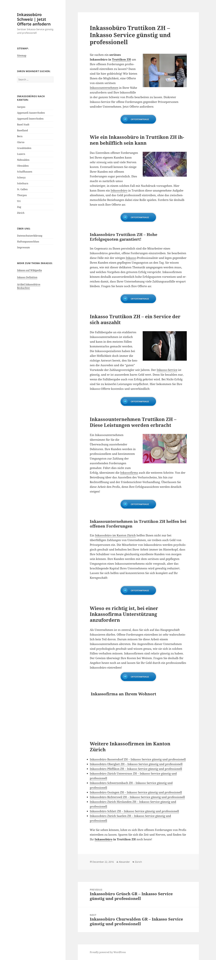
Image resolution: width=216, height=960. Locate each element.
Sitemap (21, 55)
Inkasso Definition (27, 277)
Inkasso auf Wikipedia (29, 270)
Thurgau (22, 195)
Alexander (124, 861)
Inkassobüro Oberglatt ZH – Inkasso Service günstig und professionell (136, 764)
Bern (19, 136)
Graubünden (24, 148)
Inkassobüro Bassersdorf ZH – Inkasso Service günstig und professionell (138, 759)
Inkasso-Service (167, 370)
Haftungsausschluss (28, 241)
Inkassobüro (119, 190)
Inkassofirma (129, 473)
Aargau (21, 106)
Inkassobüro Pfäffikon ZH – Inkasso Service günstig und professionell (136, 769)
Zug (19, 207)
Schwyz (21, 177)
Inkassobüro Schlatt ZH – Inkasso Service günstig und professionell (134, 811)
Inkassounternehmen (104, 88)
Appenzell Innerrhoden (30, 118)
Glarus (20, 142)
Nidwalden (23, 159)
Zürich (20, 212)
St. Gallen (22, 189)
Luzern (21, 154)
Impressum (23, 247)
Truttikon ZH (121, 59)
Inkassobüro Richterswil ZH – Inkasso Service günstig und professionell (137, 797)
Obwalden (23, 165)
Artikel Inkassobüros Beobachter (28, 286)
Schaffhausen (24, 171)
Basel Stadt (23, 124)
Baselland (22, 130)
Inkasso (131, 258)
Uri (19, 201)
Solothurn (22, 183)
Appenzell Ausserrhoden (31, 112)
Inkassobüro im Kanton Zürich (115, 535)
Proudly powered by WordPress (108, 952)
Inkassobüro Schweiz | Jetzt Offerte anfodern (34, 19)
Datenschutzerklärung (29, 235)
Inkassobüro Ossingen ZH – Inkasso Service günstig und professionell (136, 792)
